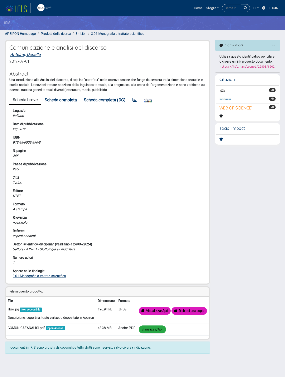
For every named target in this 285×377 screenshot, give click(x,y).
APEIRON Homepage (20, 33)
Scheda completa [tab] (61, 100)
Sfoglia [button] (211, 8)
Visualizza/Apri (156, 310)
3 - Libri (81, 33)
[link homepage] (17, 8)
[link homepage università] (45, 8)
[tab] (134, 100)
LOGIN (273, 8)
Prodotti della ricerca (56, 33)
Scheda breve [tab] (25, 100)
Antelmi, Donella (25, 55)
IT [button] (254, 8)
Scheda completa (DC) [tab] (104, 100)
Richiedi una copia (190, 310)
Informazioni (233, 45)
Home (198, 8)
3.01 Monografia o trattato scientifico (117, 33)
